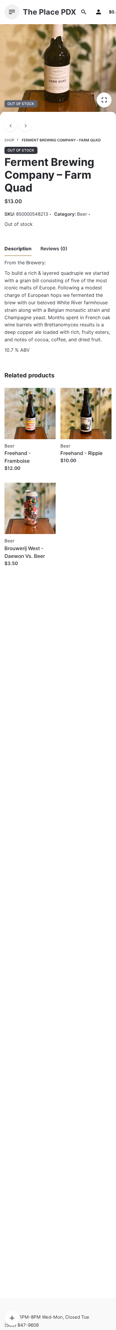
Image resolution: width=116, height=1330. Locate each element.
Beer (82, 214)
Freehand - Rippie (81, 453)
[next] (26, 125)
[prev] (10, 125)
